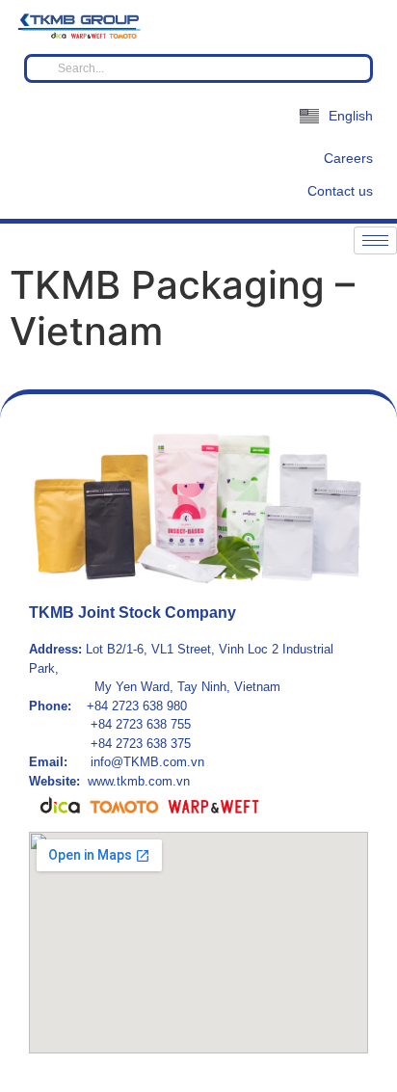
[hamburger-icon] (375, 240)
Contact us (340, 191)
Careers (348, 158)
